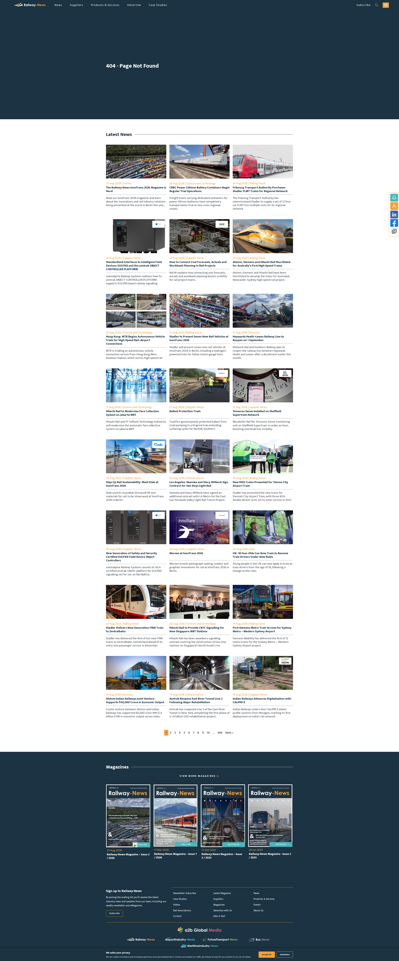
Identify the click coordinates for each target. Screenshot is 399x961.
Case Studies (158, 5)
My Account (394, 206)
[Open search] (377, 5)
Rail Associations (182, 910)
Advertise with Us (222, 910)
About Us (258, 910)
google (394, 231)
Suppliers (76, 5)
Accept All (267, 954)
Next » (229, 732)
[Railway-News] (29, 5)
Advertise (134, 5)
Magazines (219, 905)
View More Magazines (198, 776)
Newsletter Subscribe (184, 893)
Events (257, 905)
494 (220, 732)
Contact (177, 916)
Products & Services (105, 5)
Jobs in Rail (219, 916)
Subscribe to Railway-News (394, 198)
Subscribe (364, 5)
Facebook (394, 223)
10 (208, 732)
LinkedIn (394, 214)
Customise (285, 954)
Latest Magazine (222, 893)
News (58, 5)
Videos (176, 905)
